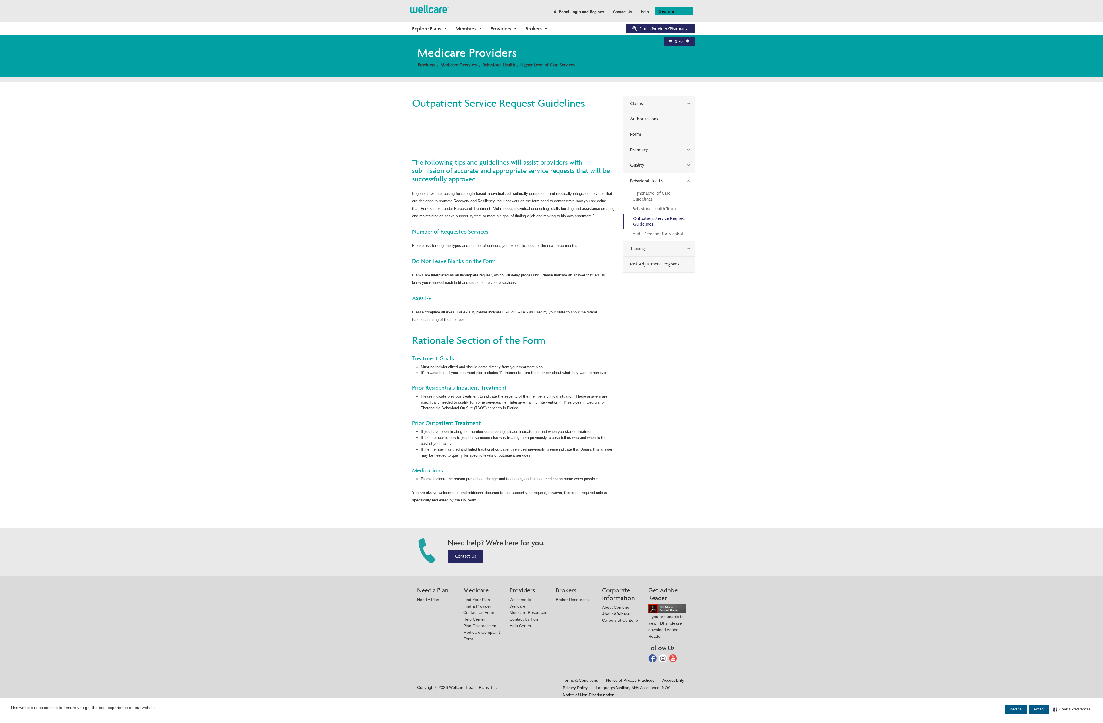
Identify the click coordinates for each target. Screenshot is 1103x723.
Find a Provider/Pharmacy (663, 28)
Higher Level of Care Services (547, 64)
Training (637, 248)
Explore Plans (426, 28)
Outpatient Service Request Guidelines (659, 221)
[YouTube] (673, 658)
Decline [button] (1016, 709)
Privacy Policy (575, 687)
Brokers (533, 28)
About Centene (615, 607)
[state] (429, 8)
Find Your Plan (476, 599)
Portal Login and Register (581, 11)
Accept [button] (1039, 709)
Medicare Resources (528, 612)
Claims (636, 103)
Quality (637, 165)
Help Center (474, 619)
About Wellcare (616, 614)
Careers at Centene (620, 620)
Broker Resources (572, 599)
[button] (1072, 709)
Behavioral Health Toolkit (656, 208)
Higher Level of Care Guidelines (651, 196)
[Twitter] (663, 658)
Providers (501, 28)
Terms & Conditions (580, 680)
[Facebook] (653, 658)
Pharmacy (639, 149)
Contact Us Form (478, 612)
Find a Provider (477, 606)
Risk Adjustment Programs (654, 264)
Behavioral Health (499, 64)
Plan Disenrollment (480, 625)
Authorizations (644, 118)
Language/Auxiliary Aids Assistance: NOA (633, 687)
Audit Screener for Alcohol (658, 234)
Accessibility (673, 680)
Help (645, 11)
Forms (636, 134)
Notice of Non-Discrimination (588, 695)
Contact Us (622, 11)
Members (466, 28)
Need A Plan (428, 599)
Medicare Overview (459, 64)
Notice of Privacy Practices (630, 680)
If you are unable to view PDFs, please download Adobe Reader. (666, 626)
